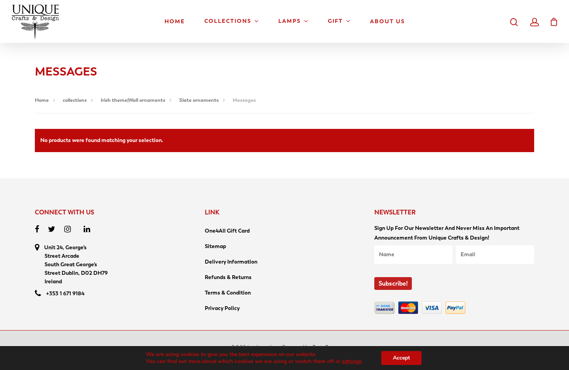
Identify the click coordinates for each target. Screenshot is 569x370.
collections (75, 100)
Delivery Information (231, 262)
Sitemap (215, 246)
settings (352, 361)
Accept (401, 357)
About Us (387, 21)
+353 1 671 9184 (65, 293)
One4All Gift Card (227, 231)
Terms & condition (228, 292)
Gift (335, 21)
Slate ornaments (199, 100)
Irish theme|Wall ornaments (133, 100)
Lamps (289, 21)
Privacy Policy (222, 308)
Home (175, 21)
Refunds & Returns (228, 277)
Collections (227, 21)
